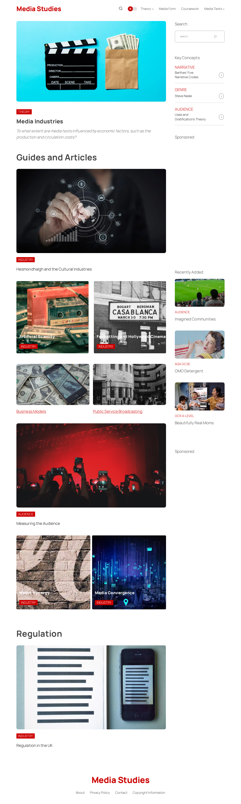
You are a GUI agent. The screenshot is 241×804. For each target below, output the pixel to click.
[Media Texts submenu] (224, 9)
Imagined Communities (195, 319)
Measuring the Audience (38, 523)
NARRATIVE (185, 67)
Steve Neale (183, 96)
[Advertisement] (200, 202)
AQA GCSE (182, 364)
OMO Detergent (189, 371)
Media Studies (38, 8)
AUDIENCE (25, 514)
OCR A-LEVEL (184, 416)
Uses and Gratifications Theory (190, 116)
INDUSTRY (25, 259)
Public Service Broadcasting (118, 411)
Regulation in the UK (34, 745)
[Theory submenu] (153, 9)
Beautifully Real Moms (194, 422)
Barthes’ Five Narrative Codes (186, 74)
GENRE (181, 89)
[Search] (121, 8)
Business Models (31, 411)
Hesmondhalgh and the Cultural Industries (54, 269)
